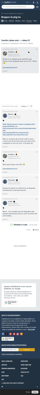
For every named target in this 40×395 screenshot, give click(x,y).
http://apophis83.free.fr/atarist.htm (16, 132)
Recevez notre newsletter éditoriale (14, 345)
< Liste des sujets (33, 225)
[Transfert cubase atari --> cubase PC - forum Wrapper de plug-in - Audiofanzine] (9, 2)
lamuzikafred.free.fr (10, 67)
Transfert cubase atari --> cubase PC (15, 40)
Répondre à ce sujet (20, 225)
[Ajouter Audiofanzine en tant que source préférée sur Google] (11, 302)
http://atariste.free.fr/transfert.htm (15, 135)
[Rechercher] (31, 106)
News (5, 21)
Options (37, 230)
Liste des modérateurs (20, 246)
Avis (23, 21)
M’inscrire (27, 349)
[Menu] (37, 7)
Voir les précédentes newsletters (12, 354)
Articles (11, 21)
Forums (29, 21)
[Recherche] (3, 7)
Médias (17, 21)
